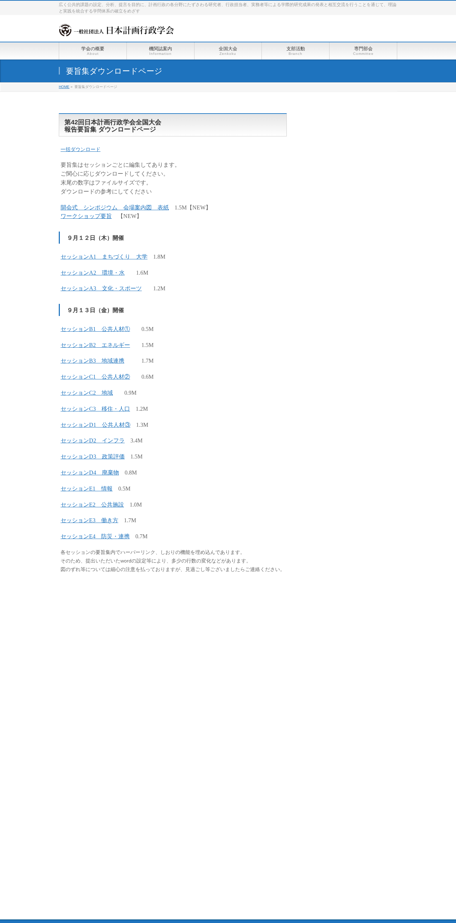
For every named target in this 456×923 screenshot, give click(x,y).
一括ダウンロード (80, 149)
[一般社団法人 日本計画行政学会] (116, 28)
